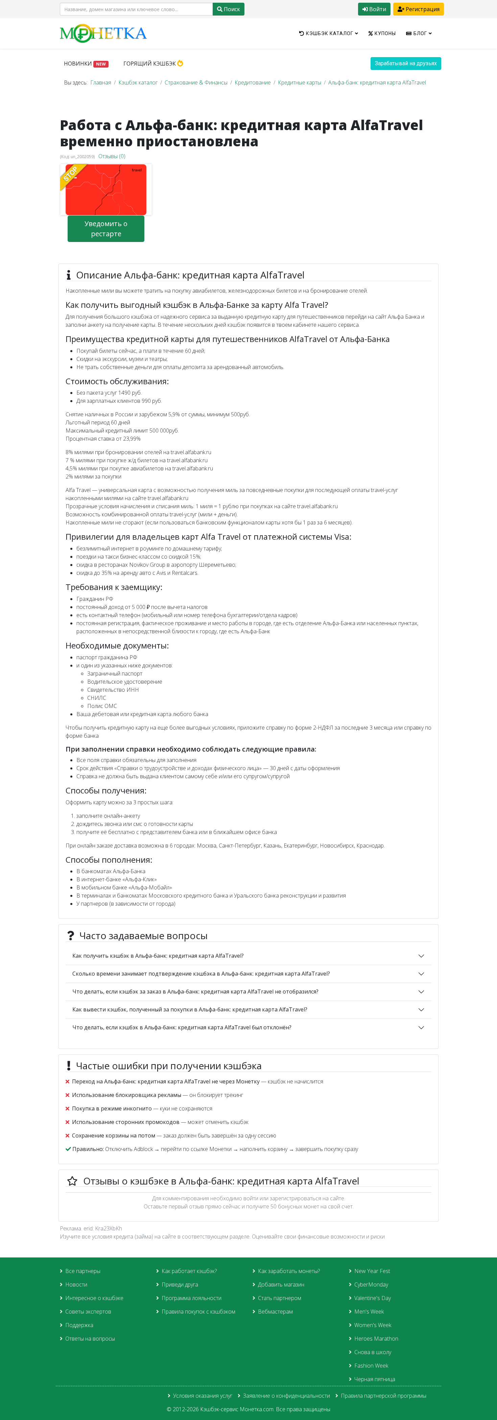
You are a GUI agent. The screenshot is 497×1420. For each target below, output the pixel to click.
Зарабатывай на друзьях (406, 63)
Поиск (231, 9)
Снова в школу (372, 1352)
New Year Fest (372, 1271)
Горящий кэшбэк (150, 63)
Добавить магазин (281, 1284)
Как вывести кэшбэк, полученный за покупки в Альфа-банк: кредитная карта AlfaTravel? (189, 1009)
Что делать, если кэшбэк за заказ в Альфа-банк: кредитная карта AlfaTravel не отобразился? (195, 991)
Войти (377, 9)
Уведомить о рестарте (106, 228)
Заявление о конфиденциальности (286, 1395)
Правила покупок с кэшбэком (198, 1311)
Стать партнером (279, 1298)
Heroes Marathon (376, 1338)
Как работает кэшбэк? (189, 1271)
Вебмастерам (275, 1311)
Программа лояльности (191, 1298)
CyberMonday (371, 1284)
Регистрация (422, 9)
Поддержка (79, 1325)
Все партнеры (82, 1271)
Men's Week (369, 1311)
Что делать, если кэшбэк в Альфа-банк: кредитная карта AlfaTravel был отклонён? (181, 1027)
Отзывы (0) (111, 156)
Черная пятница (374, 1379)
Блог (420, 33)
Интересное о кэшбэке (94, 1298)
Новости (76, 1284)
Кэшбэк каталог (329, 33)
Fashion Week (371, 1365)
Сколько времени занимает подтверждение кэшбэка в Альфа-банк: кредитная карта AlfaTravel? (201, 973)
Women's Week (372, 1325)
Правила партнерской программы (383, 1395)
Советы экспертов (88, 1311)
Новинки (85, 63)
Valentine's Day (372, 1298)
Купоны (385, 33)
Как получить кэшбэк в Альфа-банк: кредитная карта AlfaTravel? (158, 955)
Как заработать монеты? (289, 1271)
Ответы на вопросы (90, 1338)
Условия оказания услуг (202, 1395)
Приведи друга (180, 1284)
